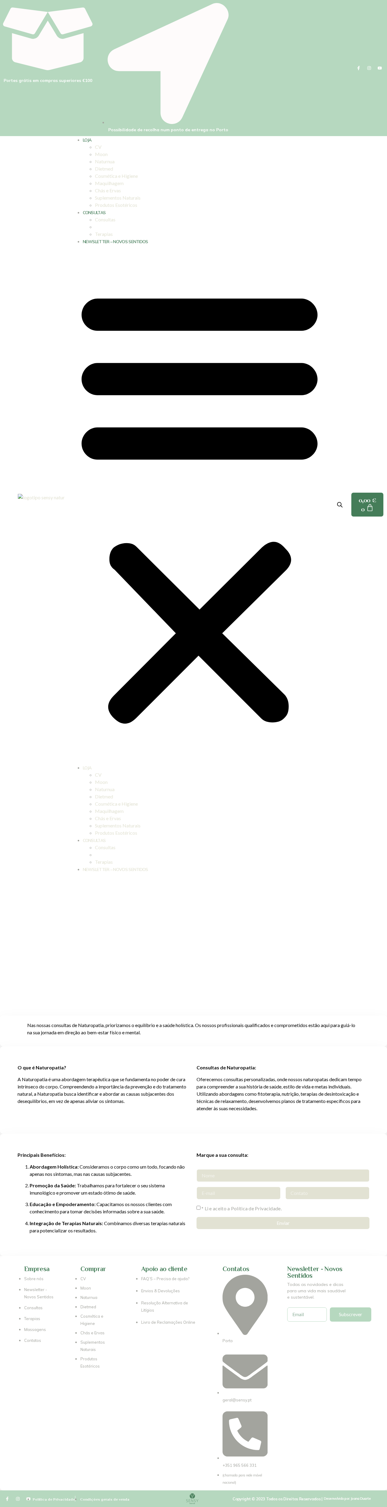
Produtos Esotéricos (116, 205)
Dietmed (104, 168)
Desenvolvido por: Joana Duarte (347, 1498)
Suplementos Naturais (118, 198)
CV (98, 147)
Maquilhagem (109, 183)
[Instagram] (369, 68)
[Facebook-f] (358, 68)
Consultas (94, 212)
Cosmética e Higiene (116, 176)
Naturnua (105, 161)
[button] (199, 504)
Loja (87, 140)
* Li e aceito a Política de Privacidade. (241, 1208)
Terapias (104, 234)
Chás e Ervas (108, 190)
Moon (101, 154)
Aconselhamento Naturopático (127, 227)
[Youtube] (380, 68)
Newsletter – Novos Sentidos (115, 241)
